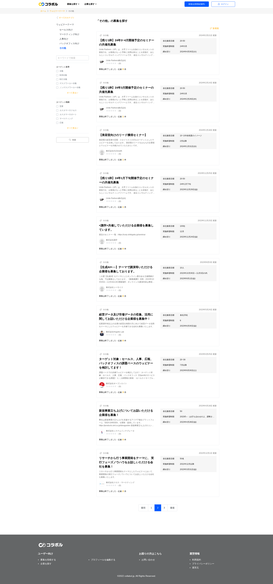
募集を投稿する (48, 559)
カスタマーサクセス (68, 110)
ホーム (43, 11)
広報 (61, 123)
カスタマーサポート (68, 114)
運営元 (195, 567)
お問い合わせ (148, 559)
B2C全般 (63, 79)
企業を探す (46, 563)
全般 (61, 71)
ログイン (225, 4)
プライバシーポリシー (203, 563)
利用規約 (196, 559)
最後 (172, 507)
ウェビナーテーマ (57, 11)
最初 (143, 507)
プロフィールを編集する (103, 559)
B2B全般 (63, 75)
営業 (61, 106)
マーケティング (66, 118)
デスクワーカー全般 (68, 83)
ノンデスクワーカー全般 (70, 87)
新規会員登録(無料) (196, 4)
